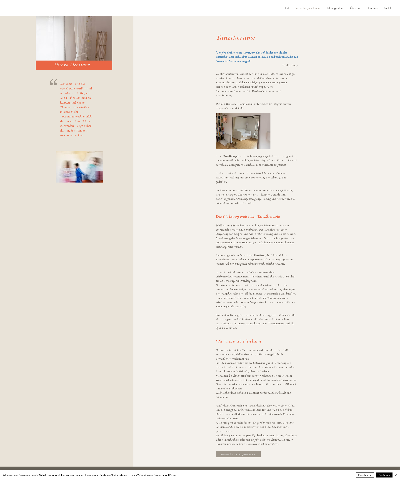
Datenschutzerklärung (165, 475)
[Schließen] (396, 474)
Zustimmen (384, 475)
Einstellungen (365, 475)
